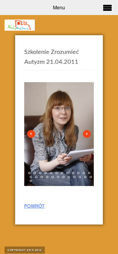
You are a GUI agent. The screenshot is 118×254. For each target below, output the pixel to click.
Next (87, 134)
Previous (31, 134)
